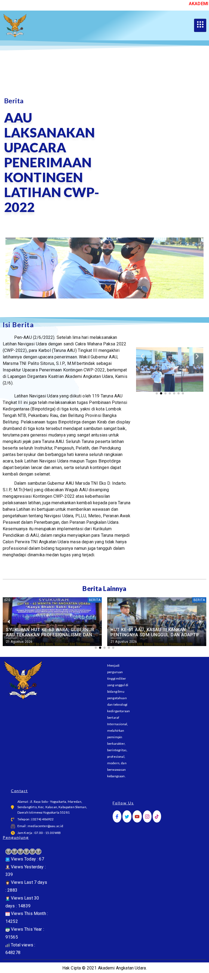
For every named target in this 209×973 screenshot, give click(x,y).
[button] (142, 355)
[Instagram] (147, 816)
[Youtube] (137, 816)
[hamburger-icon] (200, 25)
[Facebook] (117, 816)
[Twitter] (126, 816)
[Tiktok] (157, 816)
